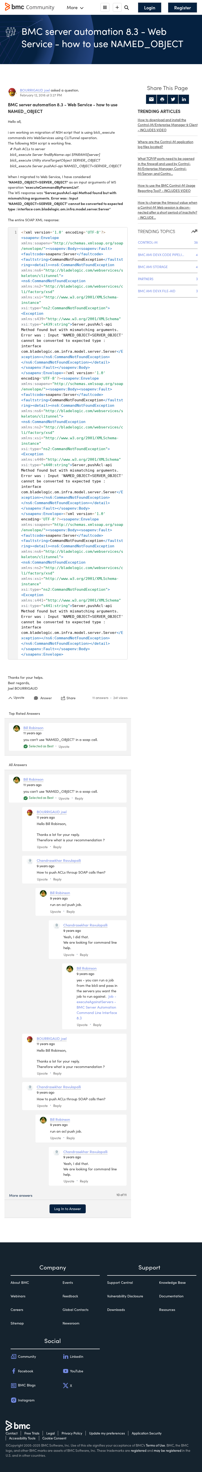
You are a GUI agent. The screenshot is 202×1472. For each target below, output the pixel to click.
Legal (50, 1433)
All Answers (18, 764)
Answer (46, 698)
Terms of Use (155, 1445)
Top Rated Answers (24, 713)
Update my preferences (107, 1433)
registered (138, 1450)
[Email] (151, 99)
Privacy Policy (72, 1433)
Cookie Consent (54, 1438)
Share (71, 698)
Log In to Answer (67, 1208)
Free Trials (31, 1433)
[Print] (162, 99)
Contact (11, 1433)
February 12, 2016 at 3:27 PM (41, 95)
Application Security (147, 1433)
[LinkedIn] (184, 99)
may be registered (167, 1450)
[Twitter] (173, 99)
